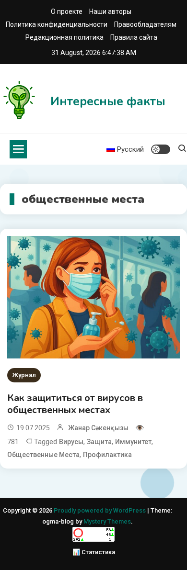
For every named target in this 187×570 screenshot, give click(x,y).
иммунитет (133, 442)
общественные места (43, 454)
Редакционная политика (64, 37)
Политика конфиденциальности (56, 24)
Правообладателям (145, 24)
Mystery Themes (107, 521)
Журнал (24, 375)
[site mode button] (160, 149)
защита (99, 442)
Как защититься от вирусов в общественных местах (75, 404)
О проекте (66, 11)
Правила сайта (133, 37)
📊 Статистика (93, 552)
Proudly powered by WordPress (100, 510)
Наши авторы (110, 11)
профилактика (107, 454)
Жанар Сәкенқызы (98, 428)
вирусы (71, 442)
